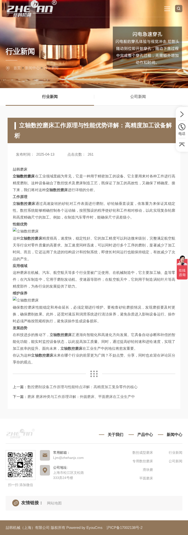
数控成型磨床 (142, 452)
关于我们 (115, 434)
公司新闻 (138, 96)
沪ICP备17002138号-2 (124, 527)
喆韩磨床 (20, 169)
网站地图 (54, 503)
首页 (17, 68)
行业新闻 (51, 68)
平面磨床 (146, 478)
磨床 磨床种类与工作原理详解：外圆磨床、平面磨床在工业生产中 (81, 397)
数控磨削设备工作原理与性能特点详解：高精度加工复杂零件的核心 (82, 387)
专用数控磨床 (142, 461)
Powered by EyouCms (84, 527)
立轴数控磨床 (24, 176)
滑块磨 (148, 470)
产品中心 (145, 434)
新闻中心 (32, 68)
